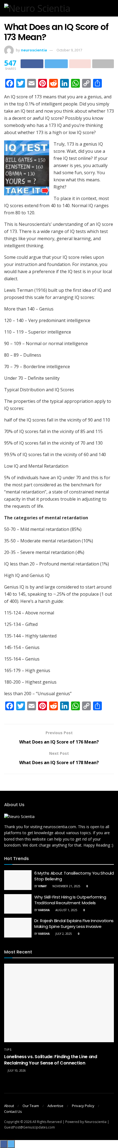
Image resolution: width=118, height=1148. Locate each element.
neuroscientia (34, 50)
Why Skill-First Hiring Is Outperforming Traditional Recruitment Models (70, 900)
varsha (44, 910)
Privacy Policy (83, 1105)
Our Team (31, 1105)
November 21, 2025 (66, 886)
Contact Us (13, 1111)
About (9, 1105)
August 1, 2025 (66, 910)
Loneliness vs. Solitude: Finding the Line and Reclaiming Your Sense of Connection (50, 1059)
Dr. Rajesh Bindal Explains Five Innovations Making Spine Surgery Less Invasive (74, 923)
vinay (42, 886)
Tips (8, 1049)
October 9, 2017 (69, 50)
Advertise (55, 1105)
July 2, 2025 (63, 934)
